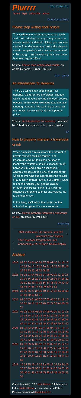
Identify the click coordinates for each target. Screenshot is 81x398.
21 (48, 266)
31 (32, 270)
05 (36, 262)
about (45, 13)
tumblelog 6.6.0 (43, 392)
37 (48, 282)
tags (24, 13)
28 (25, 270)
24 (59, 266)
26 (66, 266)
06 (40, 262)
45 (29, 286)
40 (59, 282)
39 (55, 282)
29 (29, 270)
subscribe (34, 13)
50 (48, 286)
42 (66, 282)
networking (63, 223)
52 (55, 286)
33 (40, 270)
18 (36, 266)
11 (59, 262)
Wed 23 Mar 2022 (58, 19)
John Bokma (43, 384)
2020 (15, 344)
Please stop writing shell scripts (35, 27)
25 (63, 266)
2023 (15, 299)
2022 (15, 311)
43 (21, 286)
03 (29, 262)
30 (21, 282)
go (67, 132)
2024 (15, 290)
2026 (15, 262)
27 (21, 270)
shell (57, 75)
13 (66, 262)
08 (48, 262)
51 (51, 286)
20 (44, 266)
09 (51, 262)
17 (32, 266)
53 (21, 359)
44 (25, 286)
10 (55, 262)
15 (25, 266)
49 (44, 286)
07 (44, 262)
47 (36, 286)
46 (32, 286)
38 (51, 282)
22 (51, 266)
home (16, 13)
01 (21, 262)
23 (55, 266)
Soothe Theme (26, 388)
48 (40, 286)
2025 (15, 274)
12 (62, 262)
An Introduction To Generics (33, 83)
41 (63, 282)
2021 (15, 327)
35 (48, 270)
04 (32, 262)
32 (36, 270)
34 (44, 270)
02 (25, 262)
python (65, 75)
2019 (15, 364)
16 (29, 266)
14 (21, 266)
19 (40, 266)
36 (44, 282)
